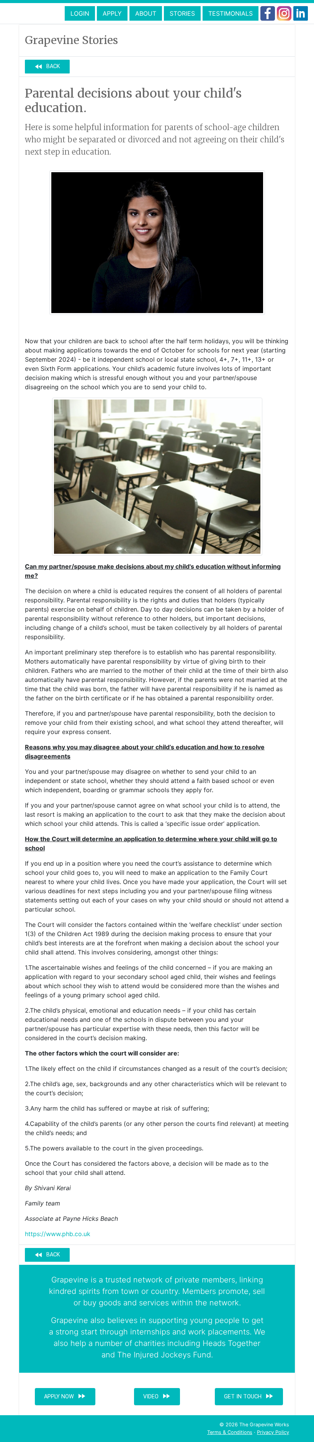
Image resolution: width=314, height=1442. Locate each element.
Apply (112, 13)
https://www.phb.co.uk (57, 1234)
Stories (182, 13)
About (145, 13)
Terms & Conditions (229, 1432)
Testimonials (230, 13)
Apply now (65, 1396)
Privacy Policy (273, 1432)
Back (47, 66)
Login (79, 13)
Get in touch (249, 1396)
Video (157, 1396)
